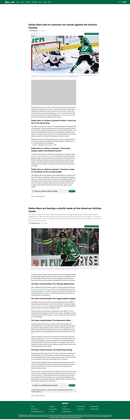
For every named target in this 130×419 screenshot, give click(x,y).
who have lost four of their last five (40, 306)
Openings (51, 406)
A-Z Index (51, 411)
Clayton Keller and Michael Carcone (43, 156)
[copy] (39, 34)
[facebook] (121, 1)
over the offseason (65, 115)
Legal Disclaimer (94, 409)
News (18, 2)
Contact (64, 406)
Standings (34, 2)
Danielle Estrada (35, 223)
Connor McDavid (48, 338)
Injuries (45, 2)
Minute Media (24, 415)
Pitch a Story (34, 409)
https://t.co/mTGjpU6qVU (47, 143)
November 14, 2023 (52, 145)
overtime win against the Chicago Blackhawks (45, 289)
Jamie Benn (71, 311)
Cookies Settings (66, 411)
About (32, 406)
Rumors (23, 2)
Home (32, 196)
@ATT (51, 141)
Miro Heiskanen (46, 293)
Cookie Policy (80, 409)
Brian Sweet (33, 30)
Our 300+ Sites (81, 406)
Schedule (28, 2)
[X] (118, 1)
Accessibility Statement (37, 411)
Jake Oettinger (56, 315)
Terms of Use (65, 409)
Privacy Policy (53, 409)
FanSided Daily (94, 406)
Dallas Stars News (40, 196)
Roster (40, 2)
